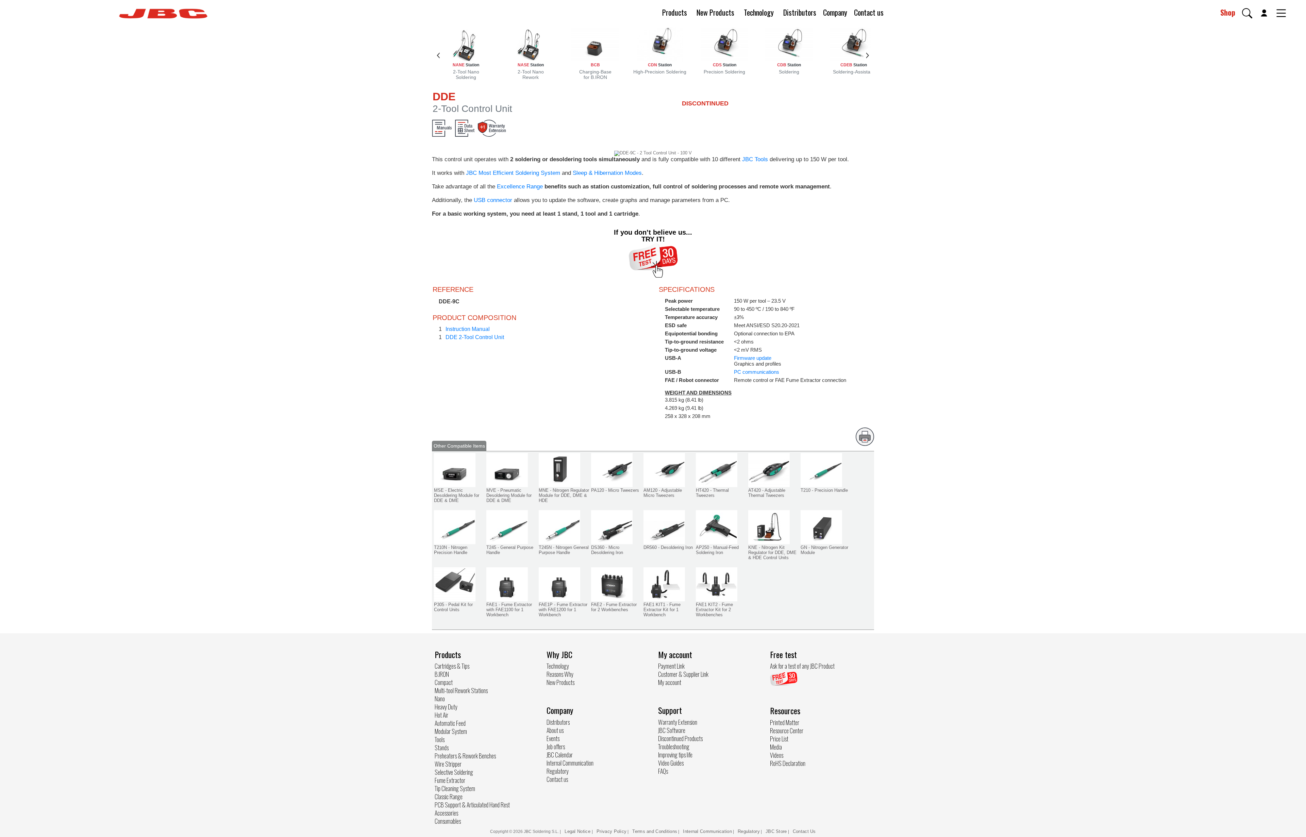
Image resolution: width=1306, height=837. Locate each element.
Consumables (448, 821)
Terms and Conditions (654, 831)
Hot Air (441, 714)
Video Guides (671, 762)
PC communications (756, 372)
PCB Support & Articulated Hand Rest (472, 804)
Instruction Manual (468, 329)
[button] (1247, 13)
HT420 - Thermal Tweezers (712, 493)
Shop (1227, 12)
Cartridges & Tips (452, 666)
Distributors (799, 12)
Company (835, 12)
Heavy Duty (446, 706)
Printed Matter (784, 722)
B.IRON (442, 674)
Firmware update (752, 358)
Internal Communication (570, 762)
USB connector (493, 200)
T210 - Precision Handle (824, 490)
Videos (776, 755)
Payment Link (671, 666)
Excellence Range (520, 186)
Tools (440, 739)
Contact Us (804, 831)
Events (553, 738)
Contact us (869, 12)
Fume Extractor (450, 780)
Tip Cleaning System (455, 788)
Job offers (556, 746)
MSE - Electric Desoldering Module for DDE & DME (456, 495)
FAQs (663, 771)
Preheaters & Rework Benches (465, 755)
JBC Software (671, 730)
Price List (779, 738)
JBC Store (776, 831)
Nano (440, 698)
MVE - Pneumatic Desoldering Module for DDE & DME (509, 495)
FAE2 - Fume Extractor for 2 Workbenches (614, 607)
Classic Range (449, 796)
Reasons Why (560, 674)
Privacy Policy (611, 831)
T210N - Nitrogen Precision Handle (450, 550)
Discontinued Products (680, 738)
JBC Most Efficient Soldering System (513, 173)
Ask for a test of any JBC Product (802, 666)
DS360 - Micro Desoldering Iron (607, 550)
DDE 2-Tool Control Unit (475, 337)
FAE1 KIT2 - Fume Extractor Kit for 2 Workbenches (714, 609)
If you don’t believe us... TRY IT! (653, 236)
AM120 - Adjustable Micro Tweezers (662, 493)
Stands (442, 747)
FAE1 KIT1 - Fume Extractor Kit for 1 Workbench (662, 609)
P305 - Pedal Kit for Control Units (453, 607)
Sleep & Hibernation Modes (607, 173)
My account (669, 682)
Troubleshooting (673, 746)
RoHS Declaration (787, 763)
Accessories (446, 812)
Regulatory (558, 771)
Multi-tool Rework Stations (461, 690)
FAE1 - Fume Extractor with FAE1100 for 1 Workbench (509, 609)
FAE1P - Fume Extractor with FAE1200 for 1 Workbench (563, 609)
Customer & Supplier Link (683, 674)
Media (776, 746)
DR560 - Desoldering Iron (668, 547)
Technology (759, 12)
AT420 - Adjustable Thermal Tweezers (766, 493)
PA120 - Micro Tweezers (615, 490)
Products (674, 12)
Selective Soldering (454, 772)
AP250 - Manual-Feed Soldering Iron (717, 550)
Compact (444, 682)
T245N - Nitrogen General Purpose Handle (564, 550)
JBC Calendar (560, 754)
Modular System (451, 731)
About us (555, 730)
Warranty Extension (677, 722)
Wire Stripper (448, 763)
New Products (715, 12)
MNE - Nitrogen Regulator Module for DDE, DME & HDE (564, 495)
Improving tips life (675, 754)
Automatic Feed (450, 723)
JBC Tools (755, 159)
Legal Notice (578, 831)
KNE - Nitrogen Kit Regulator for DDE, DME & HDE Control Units (772, 552)
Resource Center (786, 730)
